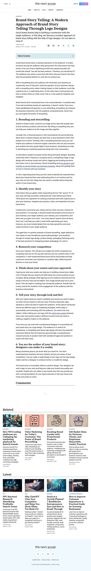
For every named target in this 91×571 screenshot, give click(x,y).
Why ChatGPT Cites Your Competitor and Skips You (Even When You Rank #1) (32, 502)
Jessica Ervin (20, 44)
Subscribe (84, 4)
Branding (19, 16)
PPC (4, 494)
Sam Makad (50, 459)
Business (49, 494)
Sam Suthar (6, 524)
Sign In (76, 4)
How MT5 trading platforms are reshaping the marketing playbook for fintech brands (12, 438)
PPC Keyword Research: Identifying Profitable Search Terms (10, 501)
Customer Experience (75, 494)
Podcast (51, 10)
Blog (44, 10)
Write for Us (55, 559)
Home (29, 10)
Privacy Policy (46, 559)
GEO (26, 494)
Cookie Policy (36, 559)
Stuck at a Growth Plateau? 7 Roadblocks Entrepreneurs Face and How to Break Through (55, 502)
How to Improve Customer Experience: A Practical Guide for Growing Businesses (77, 502)
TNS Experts (6, 464)
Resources (59, 10)
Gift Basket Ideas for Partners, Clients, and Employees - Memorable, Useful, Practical (77, 438)
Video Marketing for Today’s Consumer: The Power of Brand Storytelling (33, 436)
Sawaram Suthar (74, 462)
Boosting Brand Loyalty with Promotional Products (55, 435)
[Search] (9, 4)
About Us (37, 10)
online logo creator (59, 313)
